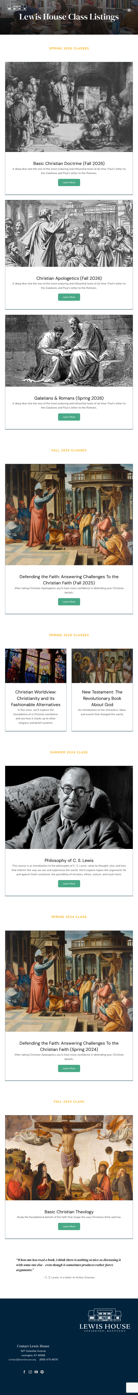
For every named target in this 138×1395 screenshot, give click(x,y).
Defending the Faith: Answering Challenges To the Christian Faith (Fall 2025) (69, 515)
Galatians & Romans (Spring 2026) (69, 351)
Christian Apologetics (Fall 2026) (69, 233)
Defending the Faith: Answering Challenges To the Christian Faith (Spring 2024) (69, 981)
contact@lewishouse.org (22, 1359)
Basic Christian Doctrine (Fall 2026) (69, 107)
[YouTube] (36, 1372)
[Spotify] (42, 1372)
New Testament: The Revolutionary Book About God (102, 666)
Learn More (69, 182)
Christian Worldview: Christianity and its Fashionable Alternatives (36, 666)
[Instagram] (30, 1372)
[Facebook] (24, 1372)
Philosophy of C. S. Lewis (69, 807)
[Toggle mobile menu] (129, 10)
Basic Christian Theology (69, 1158)
